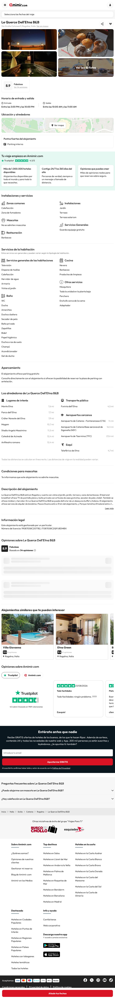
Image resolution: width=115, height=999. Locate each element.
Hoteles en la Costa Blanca (88, 859)
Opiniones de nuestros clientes (22, 861)
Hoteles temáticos (20, 962)
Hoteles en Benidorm (53, 889)
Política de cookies (62, 987)
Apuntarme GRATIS (57, 761)
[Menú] (5, 5)
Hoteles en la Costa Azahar (88, 853)
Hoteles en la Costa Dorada (88, 871)
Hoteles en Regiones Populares (21, 940)
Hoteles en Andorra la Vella (56, 865)
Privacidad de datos (39, 987)
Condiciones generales (13, 987)
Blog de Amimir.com (21, 874)
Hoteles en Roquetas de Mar (55, 882)
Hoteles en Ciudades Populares (21, 921)
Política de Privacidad (61, 768)
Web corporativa (51, 925)
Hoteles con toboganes (22, 956)
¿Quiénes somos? (20, 853)
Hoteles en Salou (51, 853)
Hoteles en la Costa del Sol (88, 886)
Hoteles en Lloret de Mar (55, 859)
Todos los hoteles (19, 968)
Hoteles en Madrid (52, 901)
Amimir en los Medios (22, 880)
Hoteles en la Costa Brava (88, 865)
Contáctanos (49, 919)
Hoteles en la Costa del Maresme (86, 879)
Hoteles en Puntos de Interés (21, 930)
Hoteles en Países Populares (20, 949)
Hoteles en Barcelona (54, 895)
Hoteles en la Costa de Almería (86, 894)
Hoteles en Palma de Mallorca (53, 873)
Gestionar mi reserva (21, 868)
